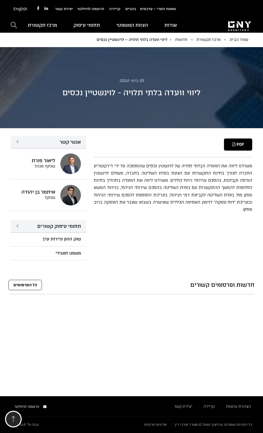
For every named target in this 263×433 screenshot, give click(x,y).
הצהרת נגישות (238, 406)
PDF (240, 144)
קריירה (114, 9)
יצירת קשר (64, 9)
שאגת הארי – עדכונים (158, 9)
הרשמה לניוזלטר (90, 9)
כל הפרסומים (25, 285)
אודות (170, 25)
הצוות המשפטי (132, 25)
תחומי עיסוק (86, 25)
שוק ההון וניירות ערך (61, 239)
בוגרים (130, 9)
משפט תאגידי (68, 253)
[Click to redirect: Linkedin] (46, 8)
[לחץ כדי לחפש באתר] (14, 25)
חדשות (181, 39)
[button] (13, 420)
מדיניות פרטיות (155, 425)
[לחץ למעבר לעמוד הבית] (225, 25)
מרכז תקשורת (42, 25)
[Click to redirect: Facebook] (38, 8)
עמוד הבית (239, 39)
